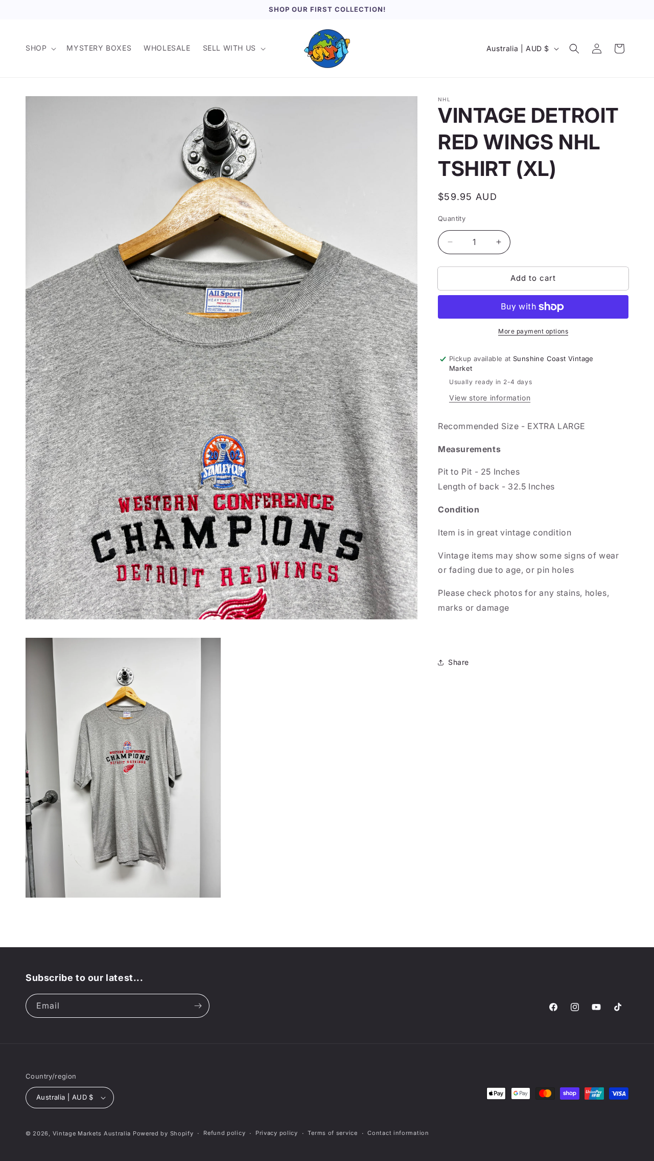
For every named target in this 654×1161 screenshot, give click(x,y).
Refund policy (224, 1132)
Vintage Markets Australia (92, 1133)
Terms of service (332, 1132)
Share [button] (458, 662)
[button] (39, 48)
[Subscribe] (197, 1006)
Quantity (451, 218)
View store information (489, 397)
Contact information (398, 1132)
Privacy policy (276, 1132)
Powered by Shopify (163, 1133)
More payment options (533, 331)
